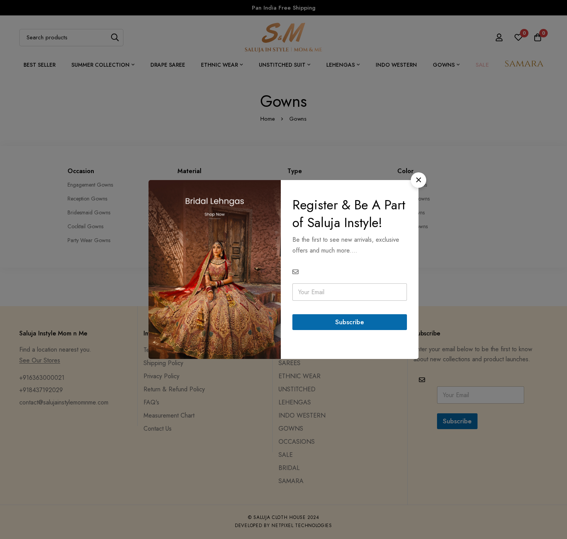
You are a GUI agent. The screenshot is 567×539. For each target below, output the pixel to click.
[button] (418, 180)
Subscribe (349, 322)
